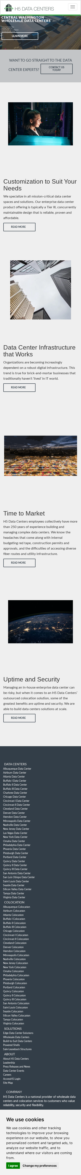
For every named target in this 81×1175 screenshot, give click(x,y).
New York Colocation (14, 967)
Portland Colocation (14, 987)
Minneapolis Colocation (16, 955)
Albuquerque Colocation (16, 907)
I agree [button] (13, 1165)
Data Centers (15, 764)
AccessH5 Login (12, 1079)
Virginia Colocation (13, 1024)
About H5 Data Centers (16, 1059)
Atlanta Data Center (14, 777)
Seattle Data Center (13, 885)
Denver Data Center (14, 813)
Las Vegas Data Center (15, 833)
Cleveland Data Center (15, 809)
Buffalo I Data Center (14, 781)
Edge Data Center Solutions (18, 1033)
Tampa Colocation (13, 1020)
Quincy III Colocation (14, 999)
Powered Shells (11, 1045)
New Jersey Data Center (16, 829)
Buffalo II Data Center (15, 785)
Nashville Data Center (15, 825)
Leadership (9, 1063)
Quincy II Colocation (14, 996)
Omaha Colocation (13, 971)
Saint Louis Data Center (16, 881)
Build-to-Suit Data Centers (17, 1041)
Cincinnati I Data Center (16, 801)
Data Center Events (13, 1071)
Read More (18, 227)
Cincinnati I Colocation (15, 935)
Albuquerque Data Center (17, 769)
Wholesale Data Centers (16, 1037)
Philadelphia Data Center (16, 845)
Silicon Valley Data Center (17, 889)
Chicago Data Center (14, 797)
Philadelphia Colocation (16, 975)
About (9, 1054)
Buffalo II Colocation (14, 923)
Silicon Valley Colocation (16, 1016)
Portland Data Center (14, 857)
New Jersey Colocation (15, 963)
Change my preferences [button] (40, 1165)
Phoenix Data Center (14, 849)
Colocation (14, 902)
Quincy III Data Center (15, 869)
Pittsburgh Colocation (15, 983)
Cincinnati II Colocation (16, 939)
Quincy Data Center (14, 861)
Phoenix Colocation (14, 979)
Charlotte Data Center (15, 793)
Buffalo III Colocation (14, 927)
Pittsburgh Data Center (15, 853)
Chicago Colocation (14, 931)
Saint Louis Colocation (15, 1008)
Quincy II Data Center (15, 865)
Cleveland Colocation (15, 943)
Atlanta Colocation (13, 915)
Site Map (8, 1083)
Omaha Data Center (14, 841)
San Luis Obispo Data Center (19, 877)
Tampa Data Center (13, 893)
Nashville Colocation (14, 959)
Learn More (20, 36)
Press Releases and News (16, 1067)
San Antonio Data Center (17, 873)
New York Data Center (15, 837)
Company (14, 1092)
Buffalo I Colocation (14, 919)
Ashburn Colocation (14, 911)
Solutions (13, 1028)
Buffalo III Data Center (15, 789)
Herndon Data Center (15, 817)
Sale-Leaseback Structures (17, 1049)
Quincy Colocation (13, 991)
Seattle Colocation (13, 1011)
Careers (7, 1075)
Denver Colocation (13, 947)
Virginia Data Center (14, 897)
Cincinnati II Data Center (16, 805)
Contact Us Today (56, 68)
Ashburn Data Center (14, 773)
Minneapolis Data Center (16, 821)
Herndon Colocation (14, 951)
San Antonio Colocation (16, 1003)
